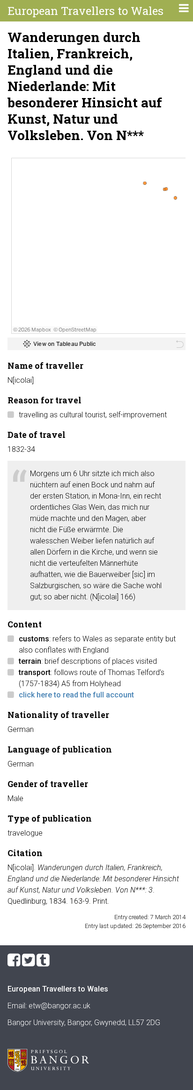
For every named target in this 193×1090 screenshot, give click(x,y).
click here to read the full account (76, 694)
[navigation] (183, 9)
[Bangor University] (48, 1069)
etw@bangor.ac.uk (59, 1005)
